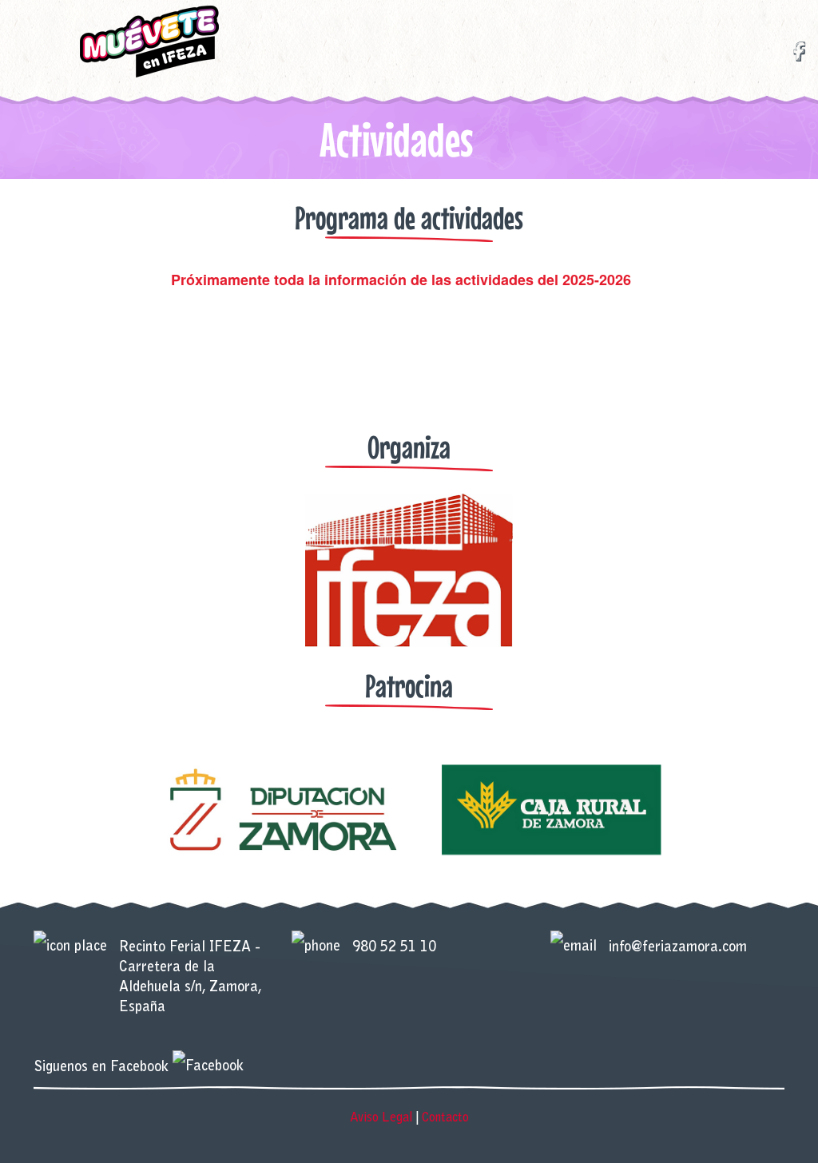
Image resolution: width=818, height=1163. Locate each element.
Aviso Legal (381, 1118)
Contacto (445, 1118)
